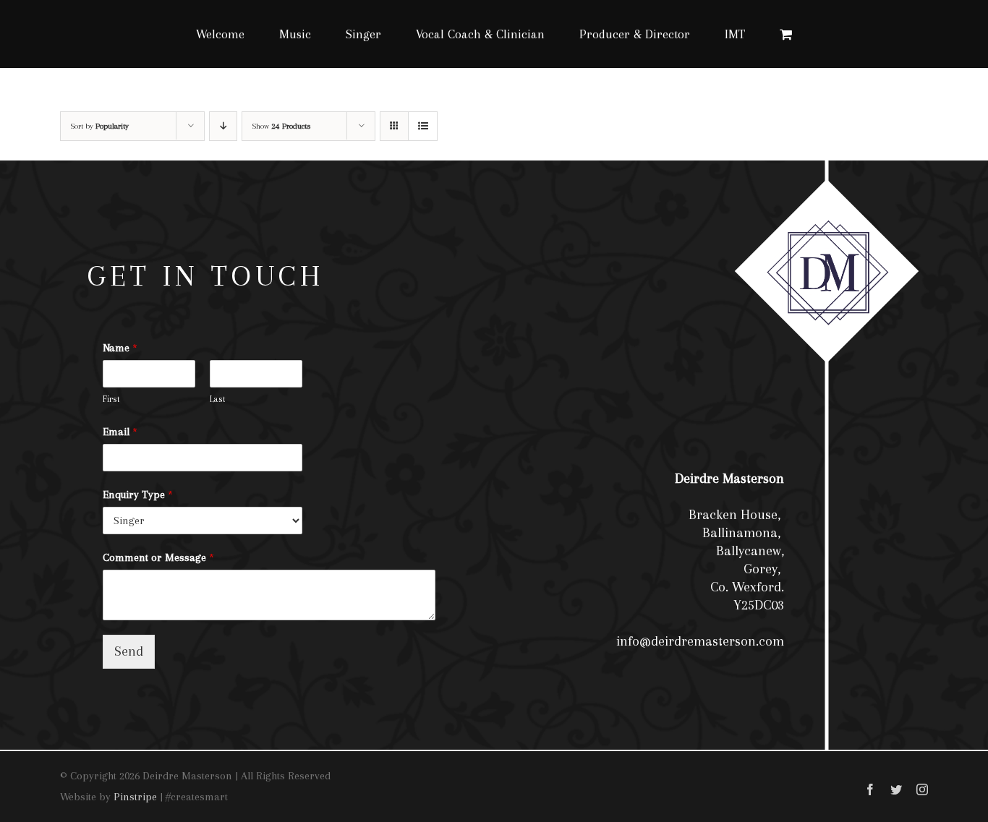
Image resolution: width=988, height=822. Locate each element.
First (111, 399)
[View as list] (423, 126)
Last (218, 399)
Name (120, 347)
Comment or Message (158, 557)
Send (128, 651)
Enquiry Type (138, 494)
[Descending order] (223, 126)
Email (120, 431)
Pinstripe (135, 796)
